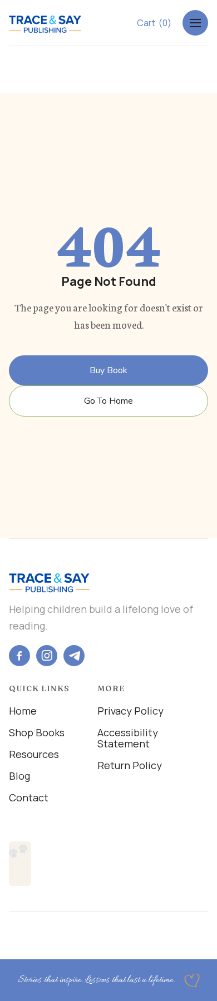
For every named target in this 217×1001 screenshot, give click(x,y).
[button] (154, 23)
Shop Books (37, 732)
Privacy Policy (130, 710)
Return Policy (129, 765)
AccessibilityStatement (127, 738)
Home (23, 710)
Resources (34, 754)
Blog (19, 775)
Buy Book (108, 370)
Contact (28, 797)
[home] (45, 22)
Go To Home (108, 401)
